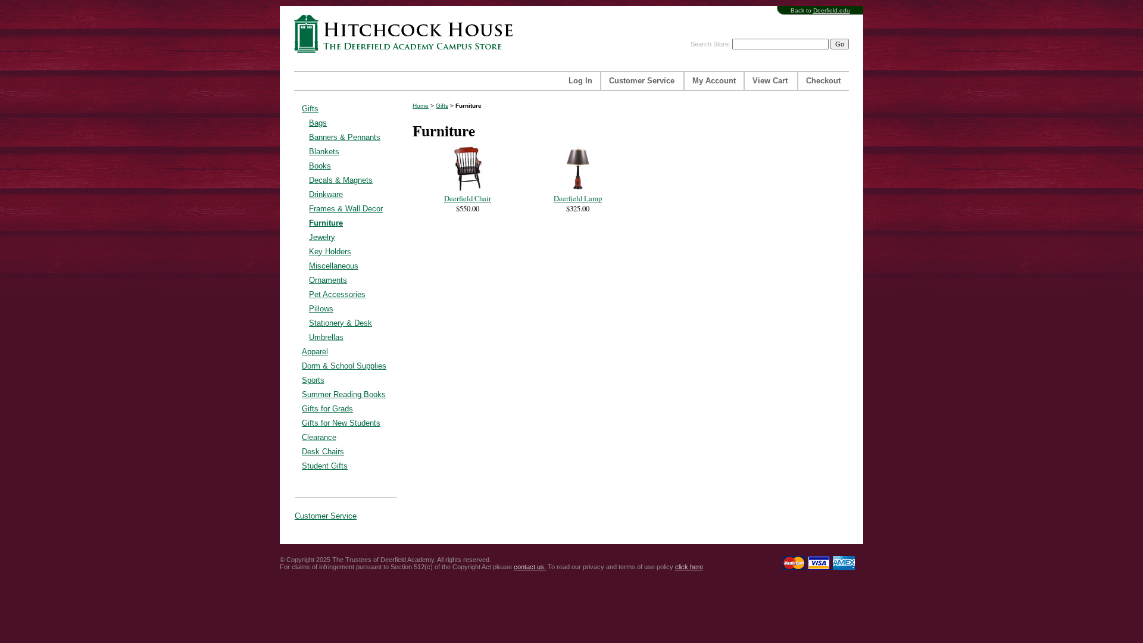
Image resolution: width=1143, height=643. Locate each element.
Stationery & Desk (340, 323)
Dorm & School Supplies (344, 365)
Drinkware (326, 194)
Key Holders (330, 251)
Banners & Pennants (344, 137)
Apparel (315, 351)
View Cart (770, 81)
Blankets (324, 151)
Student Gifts (325, 465)
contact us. (530, 566)
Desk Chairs (323, 451)
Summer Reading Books (344, 394)
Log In (580, 81)
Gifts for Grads (327, 408)
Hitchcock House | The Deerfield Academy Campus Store (407, 33)
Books (320, 165)
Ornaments (328, 280)
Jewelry (322, 237)
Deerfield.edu (831, 10)
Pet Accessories (337, 294)
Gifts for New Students (341, 423)
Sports (313, 380)
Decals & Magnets (341, 180)
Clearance (319, 437)
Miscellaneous (333, 265)
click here (689, 566)
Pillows (321, 308)
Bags (318, 122)
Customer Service (641, 81)
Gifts (310, 108)
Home (421, 105)
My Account (714, 81)
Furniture (326, 223)
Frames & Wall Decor (346, 208)
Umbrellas (326, 337)
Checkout (823, 81)
